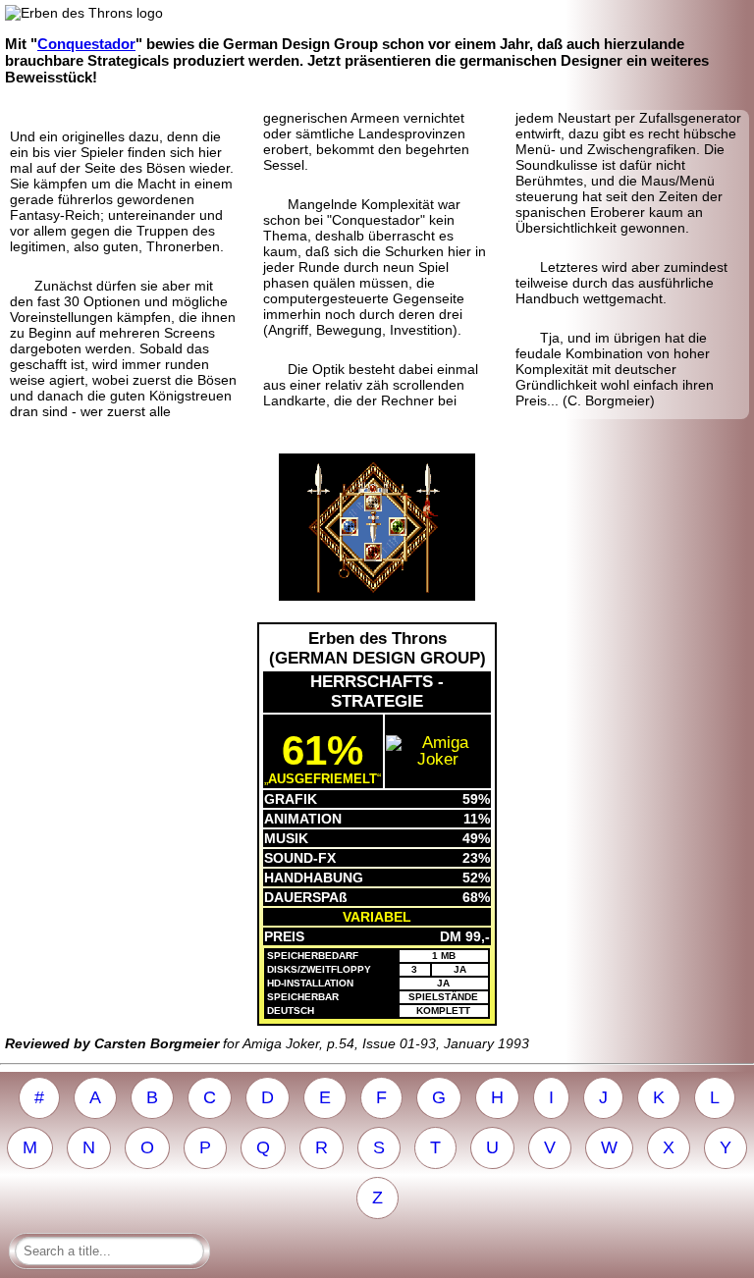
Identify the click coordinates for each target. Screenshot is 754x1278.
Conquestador (86, 43)
